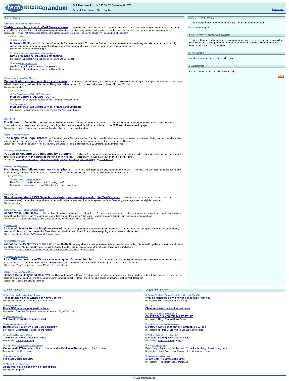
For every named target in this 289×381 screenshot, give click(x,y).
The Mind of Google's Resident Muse (24, 337)
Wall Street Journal (32, 295)
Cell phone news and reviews (40, 311)
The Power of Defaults (20, 122)
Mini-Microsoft (165, 300)
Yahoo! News (19, 40)
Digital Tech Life (51, 59)
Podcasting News (28, 64)
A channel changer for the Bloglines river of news (37, 228)
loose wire (56, 185)
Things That (22, 33)
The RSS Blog (106, 159)
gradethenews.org (170, 324)
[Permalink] (5, 23)
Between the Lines (50, 33)
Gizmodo (37, 59)
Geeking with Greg (25, 340)
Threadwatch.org (70, 99)
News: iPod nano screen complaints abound (36, 55)
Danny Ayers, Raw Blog (169, 351)
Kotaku (19, 281)
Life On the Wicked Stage (198, 351)
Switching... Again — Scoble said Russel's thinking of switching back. (186, 348)
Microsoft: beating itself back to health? (168, 337)
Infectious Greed (24, 300)
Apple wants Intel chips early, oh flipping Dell (29, 366)
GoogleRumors (86, 218)
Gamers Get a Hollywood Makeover (27, 275)
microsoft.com (20, 104)
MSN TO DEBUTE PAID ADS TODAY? (32, 96)
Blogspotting (29, 69)
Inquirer (28, 364)
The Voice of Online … (27, 159)
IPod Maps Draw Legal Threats (25, 138)
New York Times (27, 78)
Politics (108, 10)
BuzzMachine (81, 144)
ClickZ (27, 151)
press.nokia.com (14, 306)
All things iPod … (117, 144)
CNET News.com (31, 24)
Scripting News (52, 234)
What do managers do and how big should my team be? (177, 297)
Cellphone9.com (120, 33)
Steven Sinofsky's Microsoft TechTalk (183, 295)
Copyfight (49, 144)
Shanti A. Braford (166, 340)
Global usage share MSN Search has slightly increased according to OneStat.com (62, 197)
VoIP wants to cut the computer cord (24, 319)
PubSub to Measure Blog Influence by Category (38, 153)
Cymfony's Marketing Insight (53, 159)
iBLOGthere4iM (97, 144)
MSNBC (24, 166)
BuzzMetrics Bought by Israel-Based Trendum (30, 326)
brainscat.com (159, 346)
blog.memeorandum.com (205, 58)
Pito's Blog (181, 300)
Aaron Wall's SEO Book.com (36, 94)
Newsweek (166, 356)
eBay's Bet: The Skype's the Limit (164, 358)
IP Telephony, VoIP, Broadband (173, 362)
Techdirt (26, 48)
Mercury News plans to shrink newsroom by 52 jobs (175, 326)
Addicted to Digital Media (51, 69)
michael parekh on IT (166, 314)
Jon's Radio (11, 226)
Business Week (23, 335)
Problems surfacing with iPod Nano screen (36, 27)
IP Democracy (53, 218)
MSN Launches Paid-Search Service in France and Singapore (45, 106)
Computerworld (33, 180)
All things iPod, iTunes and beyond (42, 53)
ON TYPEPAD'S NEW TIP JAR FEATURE (169, 316)
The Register (172, 335)
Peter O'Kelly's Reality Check (64, 249)
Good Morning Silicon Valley (36, 185)
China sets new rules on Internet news (167, 308)
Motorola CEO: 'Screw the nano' (31, 43)
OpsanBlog (34, 33)
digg (18, 203)
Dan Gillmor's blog (194, 330)
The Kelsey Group (48, 110)
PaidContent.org (30, 110)
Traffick (20, 249)
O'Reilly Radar (18, 241)
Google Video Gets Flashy (21, 213)
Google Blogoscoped (26, 128)
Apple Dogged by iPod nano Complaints (33, 66)
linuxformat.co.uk (14, 356)
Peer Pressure (23, 265)
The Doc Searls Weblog (17, 257)
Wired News (23, 135)
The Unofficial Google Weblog (30, 218)
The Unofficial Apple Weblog (94, 33)
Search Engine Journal (34, 99)
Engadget (27, 59)
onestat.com (12, 194)
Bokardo (29, 249)
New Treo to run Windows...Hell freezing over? (37, 182)
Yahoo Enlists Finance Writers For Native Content (32, 297)
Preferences (278, 9)
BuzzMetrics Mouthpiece (28, 330)
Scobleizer (69, 59)
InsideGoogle (68, 218)
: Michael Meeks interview (18, 358)
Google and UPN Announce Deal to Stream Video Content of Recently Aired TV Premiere (54, 348)
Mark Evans (180, 319)
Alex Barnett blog (70, 110)
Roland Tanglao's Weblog (28, 234)
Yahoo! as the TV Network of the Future (30, 244)
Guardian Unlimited (70, 33)
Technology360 (41, 249)
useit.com (11, 119)
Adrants (48, 330)
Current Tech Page (82, 10)
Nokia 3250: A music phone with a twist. (26, 308)
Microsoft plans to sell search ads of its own (35, 81)
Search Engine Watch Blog (82, 159)
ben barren (89, 249)
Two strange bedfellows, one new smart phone (37, 169)
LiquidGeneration (36, 281)
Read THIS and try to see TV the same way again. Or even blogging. (49, 259)
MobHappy (40, 48)
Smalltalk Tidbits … (58, 128)
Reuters (152, 306)
